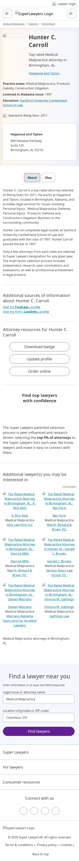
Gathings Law (59, 616)
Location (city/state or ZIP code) (26, 711)
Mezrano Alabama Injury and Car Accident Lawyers (20, 620)
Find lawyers (39, 731)
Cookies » (67, 845)
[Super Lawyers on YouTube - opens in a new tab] (45, 811)
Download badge (39, 346)
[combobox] (39, 699)
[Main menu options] (7, 13)
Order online (39, 371)
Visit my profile (21, 307)
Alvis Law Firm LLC (20, 525)
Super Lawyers (16, 752)
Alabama (33, 24)
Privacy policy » (48, 845)
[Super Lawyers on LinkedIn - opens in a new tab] (55, 811)
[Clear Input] (70, 699)
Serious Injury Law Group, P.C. (59, 572)
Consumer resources (21, 782)
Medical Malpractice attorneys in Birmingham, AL (36, 640)
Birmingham (48, 24)
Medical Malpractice (14, 24)
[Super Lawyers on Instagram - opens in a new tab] (34, 811)
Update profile (39, 359)
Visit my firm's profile (26, 312)
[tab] (32, 177)
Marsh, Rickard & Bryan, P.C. (59, 527)
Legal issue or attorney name (24, 692)
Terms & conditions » (20, 845)
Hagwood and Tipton (44, 73)
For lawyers (13, 767)
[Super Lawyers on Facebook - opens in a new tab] (23, 811)
